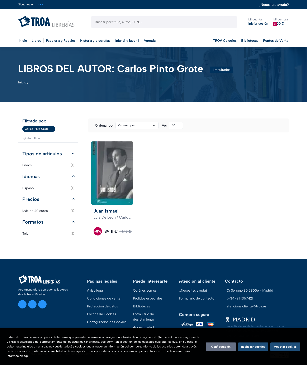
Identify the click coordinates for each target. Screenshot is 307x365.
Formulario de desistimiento (143, 316)
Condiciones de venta (103, 298)
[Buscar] (230, 22)
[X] (40, 4)
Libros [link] (48, 165)
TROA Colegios (225, 41)
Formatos (32, 222)
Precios (30, 199)
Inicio (22, 82)
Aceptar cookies (285, 347)
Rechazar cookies (253, 347)
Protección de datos (102, 306)
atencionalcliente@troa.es (246, 306)
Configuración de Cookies (107, 322)
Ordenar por (104, 125)
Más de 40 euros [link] (48, 211)
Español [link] (48, 188)
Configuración (221, 347)
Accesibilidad (143, 327)
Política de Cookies (101, 314)
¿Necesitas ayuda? (274, 4)
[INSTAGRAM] (22, 304)
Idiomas (31, 176)
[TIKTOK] (42, 4)
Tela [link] (48, 233)
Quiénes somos (145, 290)
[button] (280, 21)
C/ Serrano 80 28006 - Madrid (250, 290)
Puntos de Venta (275, 41)
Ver (164, 125)
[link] (52, 129)
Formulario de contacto (196, 298)
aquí (26, 356)
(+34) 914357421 (240, 298)
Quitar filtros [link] (31, 138)
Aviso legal (95, 290)
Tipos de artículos (42, 154)
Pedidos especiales (147, 298)
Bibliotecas (249, 41)
